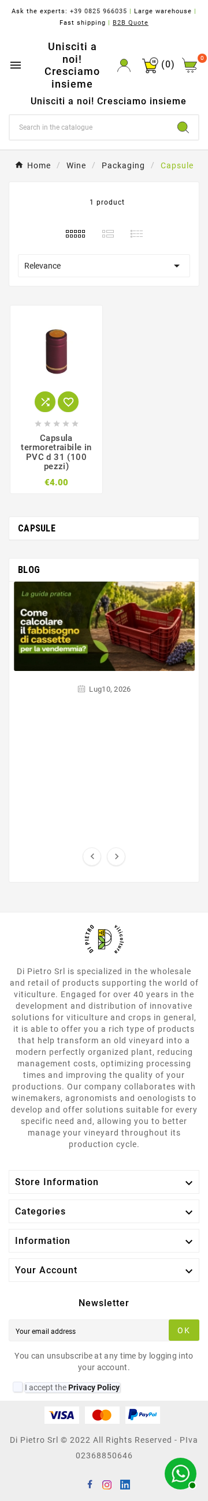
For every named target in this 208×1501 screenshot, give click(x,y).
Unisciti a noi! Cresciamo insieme (72, 65)
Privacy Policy (94, 1387)
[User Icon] (124, 65)
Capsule (36, 528)
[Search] (183, 127)
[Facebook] (92, 1486)
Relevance (104, 266)
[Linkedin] (126, 1486)
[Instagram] (109, 1486)
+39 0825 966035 (98, 11)
